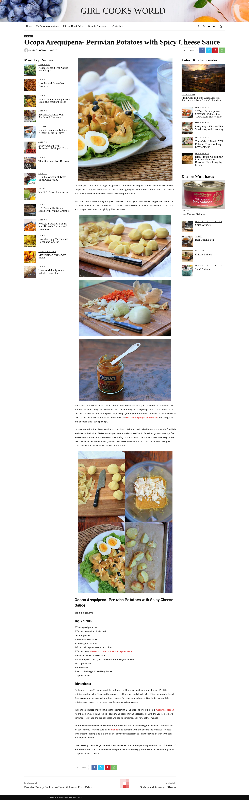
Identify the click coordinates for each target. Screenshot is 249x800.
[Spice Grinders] (187, 226)
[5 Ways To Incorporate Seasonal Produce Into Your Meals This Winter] (187, 112)
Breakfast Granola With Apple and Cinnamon (51, 116)
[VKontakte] (208, 26)
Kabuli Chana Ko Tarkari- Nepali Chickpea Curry (52, 131)
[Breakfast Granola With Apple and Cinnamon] (30, 116)
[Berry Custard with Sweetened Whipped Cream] (30, 147)
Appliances (201, 251)
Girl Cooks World (39, 50)
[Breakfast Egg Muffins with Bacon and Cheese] (30, 241)
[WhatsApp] (222, 50)
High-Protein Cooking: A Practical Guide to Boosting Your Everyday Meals (209, 160)
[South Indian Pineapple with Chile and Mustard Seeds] (30, 101)
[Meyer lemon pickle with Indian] (30, 257)
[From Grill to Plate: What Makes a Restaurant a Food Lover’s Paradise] (203, 78)
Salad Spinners (203, 269)
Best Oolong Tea (204, 239)
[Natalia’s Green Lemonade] (30, 194)
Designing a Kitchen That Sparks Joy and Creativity (209, 128)
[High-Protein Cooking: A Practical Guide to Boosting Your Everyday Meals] (187, 158)
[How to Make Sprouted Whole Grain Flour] (30, 272)
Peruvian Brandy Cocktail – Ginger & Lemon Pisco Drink (58, 787)
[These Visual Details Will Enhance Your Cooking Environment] (187, 142)
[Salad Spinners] (187, 270)
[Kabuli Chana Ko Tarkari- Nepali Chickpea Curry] (30, 132)
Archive (42, 79)
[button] (221, 26)
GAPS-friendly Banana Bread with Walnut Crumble (53, 209)
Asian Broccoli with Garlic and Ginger (53, 69)
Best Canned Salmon (193, 214)
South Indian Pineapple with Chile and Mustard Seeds (54, 100)
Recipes (29, 36)
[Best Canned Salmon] (203, 194)
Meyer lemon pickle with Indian (52, 256)
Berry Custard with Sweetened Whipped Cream (53, 147)
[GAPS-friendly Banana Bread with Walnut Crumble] (30, 210)
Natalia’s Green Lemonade (53, 192)
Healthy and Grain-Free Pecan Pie (51, 85)
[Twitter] (209, 50)
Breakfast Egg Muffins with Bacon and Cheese (53, 240)
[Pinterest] (215, 50)
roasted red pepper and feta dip (142, 418)
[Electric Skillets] (187, 256)
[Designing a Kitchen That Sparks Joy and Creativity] (187, 128)
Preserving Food (47, 251)
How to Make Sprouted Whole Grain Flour (51, 272)
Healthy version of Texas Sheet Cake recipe (52, 178)
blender (115, 730)
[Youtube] (214, 26)
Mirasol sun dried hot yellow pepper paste (110, 651)
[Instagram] (203, 26)
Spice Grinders (203, 224)
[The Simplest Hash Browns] (30, 163)
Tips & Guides (188, 94)
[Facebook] (198, 26)
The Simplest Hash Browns (53, 161)
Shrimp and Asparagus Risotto (158, 787)
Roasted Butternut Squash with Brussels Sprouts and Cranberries (52, 226)
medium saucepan (165, 710)
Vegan (41, 95)
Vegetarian (44, 64)
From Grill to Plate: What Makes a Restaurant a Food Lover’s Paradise (201, 99)
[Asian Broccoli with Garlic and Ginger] (30, 70)
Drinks (42, 189)
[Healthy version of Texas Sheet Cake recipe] (30, 179)
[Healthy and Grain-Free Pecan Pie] (30, 85)
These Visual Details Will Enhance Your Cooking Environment (209, 144)
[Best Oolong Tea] (187, 241)
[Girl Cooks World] (26, 50)
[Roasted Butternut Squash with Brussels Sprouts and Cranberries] (30, 225)
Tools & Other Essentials (208, 221)
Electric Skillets (203, 254)
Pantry (185, 210)
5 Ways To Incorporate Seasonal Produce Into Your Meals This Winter (208, 114)
